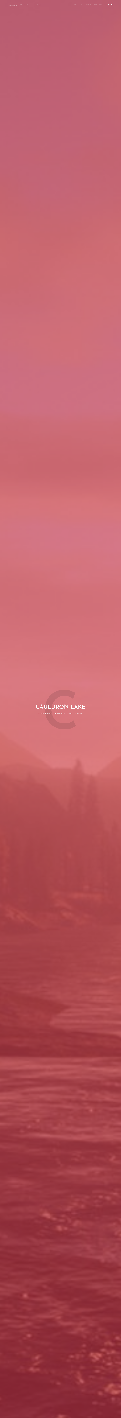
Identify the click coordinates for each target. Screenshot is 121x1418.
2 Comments (78, 713)
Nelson (42, 713)
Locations (49, 713)
